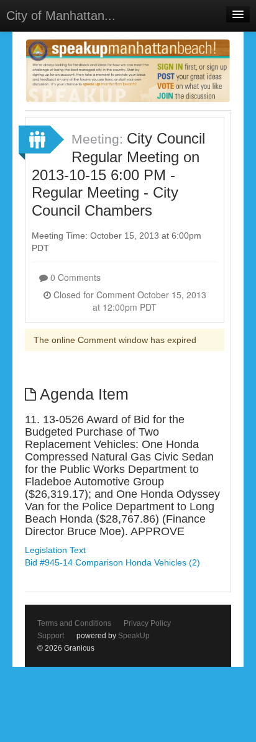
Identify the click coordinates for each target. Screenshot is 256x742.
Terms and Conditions (74, 623)
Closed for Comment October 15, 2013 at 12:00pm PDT (128, 300)
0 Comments (74, 277)
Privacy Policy (147, 623)
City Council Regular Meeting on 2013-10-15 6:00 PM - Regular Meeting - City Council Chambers (118, 174)
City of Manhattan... (61, 15)
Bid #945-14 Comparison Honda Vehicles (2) (112, 562)
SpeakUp (134, 635)
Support (50, 635)
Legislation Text (55, 550)
